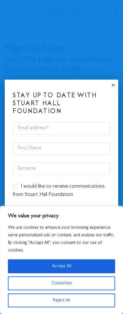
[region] (61, 260)
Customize (62, 283)
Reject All (61, 300)
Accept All (61, 266)
